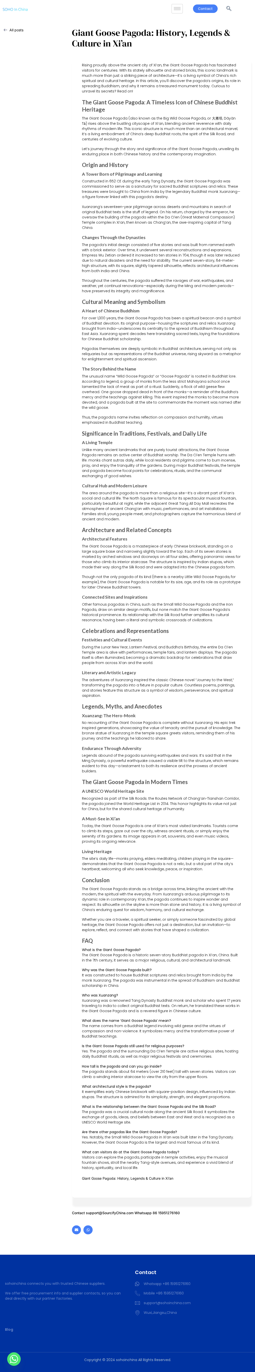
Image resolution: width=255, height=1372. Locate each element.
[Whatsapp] (87, 1229)
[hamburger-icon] (177, 9)
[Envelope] (76, 1229)
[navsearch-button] (229, 9)
